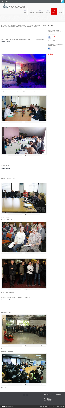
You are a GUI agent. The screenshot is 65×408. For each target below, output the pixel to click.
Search (62, 1)
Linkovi (57, 406)
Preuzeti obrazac (55, 48)
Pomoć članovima (43, 406)
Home (2, 18)
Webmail (62, 406)
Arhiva (49, 406)
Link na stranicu (51, 54)
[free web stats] (3, 406)
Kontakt (53, 406)
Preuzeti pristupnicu (55, 36)
